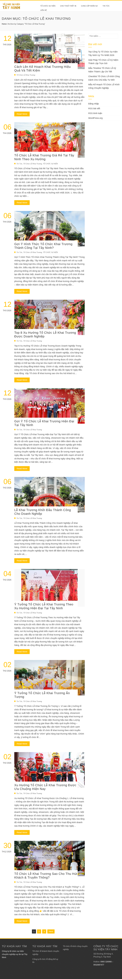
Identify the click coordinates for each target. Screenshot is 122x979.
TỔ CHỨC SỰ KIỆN (47, 6)
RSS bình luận (95, 113)
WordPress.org (95, 118)
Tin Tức (19, 164)
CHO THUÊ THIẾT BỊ (68, 6)
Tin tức (106, 6)
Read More (22, 114)
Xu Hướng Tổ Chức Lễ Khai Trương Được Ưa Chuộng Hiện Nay (45, 787)
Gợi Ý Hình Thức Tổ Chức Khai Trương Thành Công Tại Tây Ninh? (43, 246)
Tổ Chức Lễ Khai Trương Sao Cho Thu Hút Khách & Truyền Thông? (45, 875)
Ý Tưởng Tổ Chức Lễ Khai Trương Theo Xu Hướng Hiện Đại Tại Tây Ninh (43, 606)
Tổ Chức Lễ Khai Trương (25, 75)
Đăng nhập (93, 103)
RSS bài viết (94, 108)
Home (4, 24)
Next (51, 931)
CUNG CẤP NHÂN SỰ (89, 6)
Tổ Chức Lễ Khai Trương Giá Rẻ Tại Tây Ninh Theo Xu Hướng (44, 157)
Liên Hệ (43, 10)
